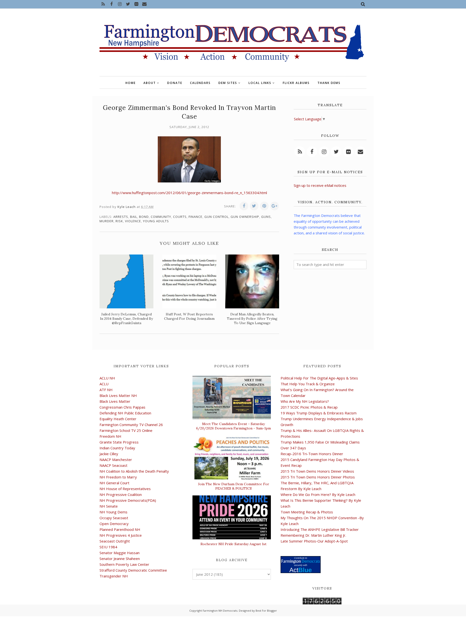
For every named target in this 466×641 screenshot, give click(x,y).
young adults (156, 221)
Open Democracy (114, 523)
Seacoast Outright (115, 541)
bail (133, 216)
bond (144, 216)
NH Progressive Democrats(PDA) (128, 500)
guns (266, 216)
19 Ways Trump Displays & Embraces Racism (319, 413)
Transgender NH (114, 576)
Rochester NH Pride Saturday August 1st (233, 544)
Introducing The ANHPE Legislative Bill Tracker (320, 529)
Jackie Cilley (109, 453)
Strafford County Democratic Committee (133, 570)
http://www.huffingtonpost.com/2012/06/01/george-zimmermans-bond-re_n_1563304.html (189, 192)
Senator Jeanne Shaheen (120, 558)
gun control (216, 216)
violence (133, 221)
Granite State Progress (119, 442)
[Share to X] (254, 206)
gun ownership (245, 216)
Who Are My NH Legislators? (305, 401)
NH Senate (109, 506)
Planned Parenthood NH (120, 529)
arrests (120, 216)
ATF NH (106, 389)
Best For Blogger (266, 610)
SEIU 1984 (108, 546)
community (161, 216)
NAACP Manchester (116, 459)
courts (180, 216)
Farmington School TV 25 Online (126, 430)
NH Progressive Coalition (121, 494)
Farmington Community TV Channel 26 (131, 424)
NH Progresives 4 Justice (121, 535)
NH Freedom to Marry (118, 477)
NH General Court (114, 482)
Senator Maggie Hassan (120, 552)
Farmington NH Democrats (220, 610)
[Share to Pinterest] (264, 206)
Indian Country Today (117, 447)
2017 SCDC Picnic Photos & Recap (309, 407)
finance (195, 216)
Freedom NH (110, 436)
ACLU (104, 383)
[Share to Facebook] (244, 206)
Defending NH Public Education (125, 413)
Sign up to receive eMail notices (320, 185)
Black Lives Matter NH (118, 395)
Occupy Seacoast (114, 517)
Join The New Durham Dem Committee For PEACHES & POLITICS (233, 486)
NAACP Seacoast (113, 465)
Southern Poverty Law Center (124, 564)
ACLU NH (107, 378)
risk (119, 221)
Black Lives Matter (115, 401)
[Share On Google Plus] (274, 206)
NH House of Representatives (125, 488)
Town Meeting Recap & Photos (307, 512)
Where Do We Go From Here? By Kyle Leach (318, 494)
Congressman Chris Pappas (122, 407)
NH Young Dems (113, 512)
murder (107, 221)
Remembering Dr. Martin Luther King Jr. (313, 535)
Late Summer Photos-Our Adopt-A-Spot (314, 541)
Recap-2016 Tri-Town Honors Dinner (312, 453)
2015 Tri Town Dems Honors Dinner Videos (317, 471)
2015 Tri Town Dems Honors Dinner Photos (318, 477)
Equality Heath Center (118, 418)
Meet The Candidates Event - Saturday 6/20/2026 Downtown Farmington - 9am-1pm (233, 426)
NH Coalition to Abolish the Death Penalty (134, 471)
